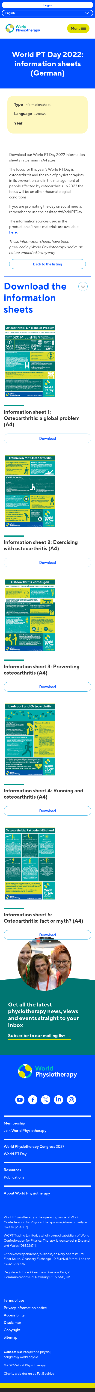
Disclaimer (12, 1322)
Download (47, 438)
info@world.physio (36, 1352)
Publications (14, 1177)
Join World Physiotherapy (25, 1130)
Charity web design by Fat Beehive (29, 1373)
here (13, 232)
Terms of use (14, 1300)
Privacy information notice (25, 1307)
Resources (12, 1169)
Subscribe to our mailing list (36, 1035)
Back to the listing (47, 264)
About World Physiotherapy (27, 1193)
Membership (14, 1123)
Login (47, 5)
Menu (76, 28)
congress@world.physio (21, 1357)
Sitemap (11, 1337)
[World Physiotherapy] (23, 28)
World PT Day (15, 1154)
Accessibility (14, 1315)
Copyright (12, 1330)
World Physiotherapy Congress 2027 (34, 1146)
